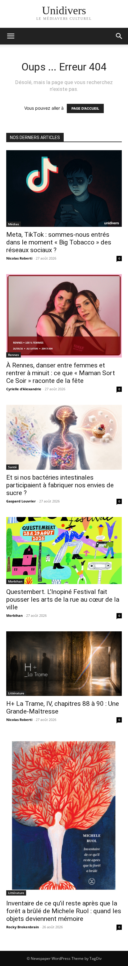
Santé (12, 467)
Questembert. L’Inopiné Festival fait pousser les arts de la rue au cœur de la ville (62, 599)
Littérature (16, 693)
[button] (119, 36)
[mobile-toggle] (11, 36)
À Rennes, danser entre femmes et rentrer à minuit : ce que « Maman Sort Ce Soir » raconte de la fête (60, 373)
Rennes (13, 355)
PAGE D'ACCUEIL (85, 108)
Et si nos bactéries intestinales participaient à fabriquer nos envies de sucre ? (60, 485)
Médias (13, 224)
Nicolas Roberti (19, 258)
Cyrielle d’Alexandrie (23, 389)
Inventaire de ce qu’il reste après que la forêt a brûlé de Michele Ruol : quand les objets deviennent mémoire (63, 911)
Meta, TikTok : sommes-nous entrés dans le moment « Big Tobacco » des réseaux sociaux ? (58, 242)
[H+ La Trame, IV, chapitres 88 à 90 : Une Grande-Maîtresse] (64, 663)
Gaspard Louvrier (21, 501)
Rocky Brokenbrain (22, 927)
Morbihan (15, 581)
